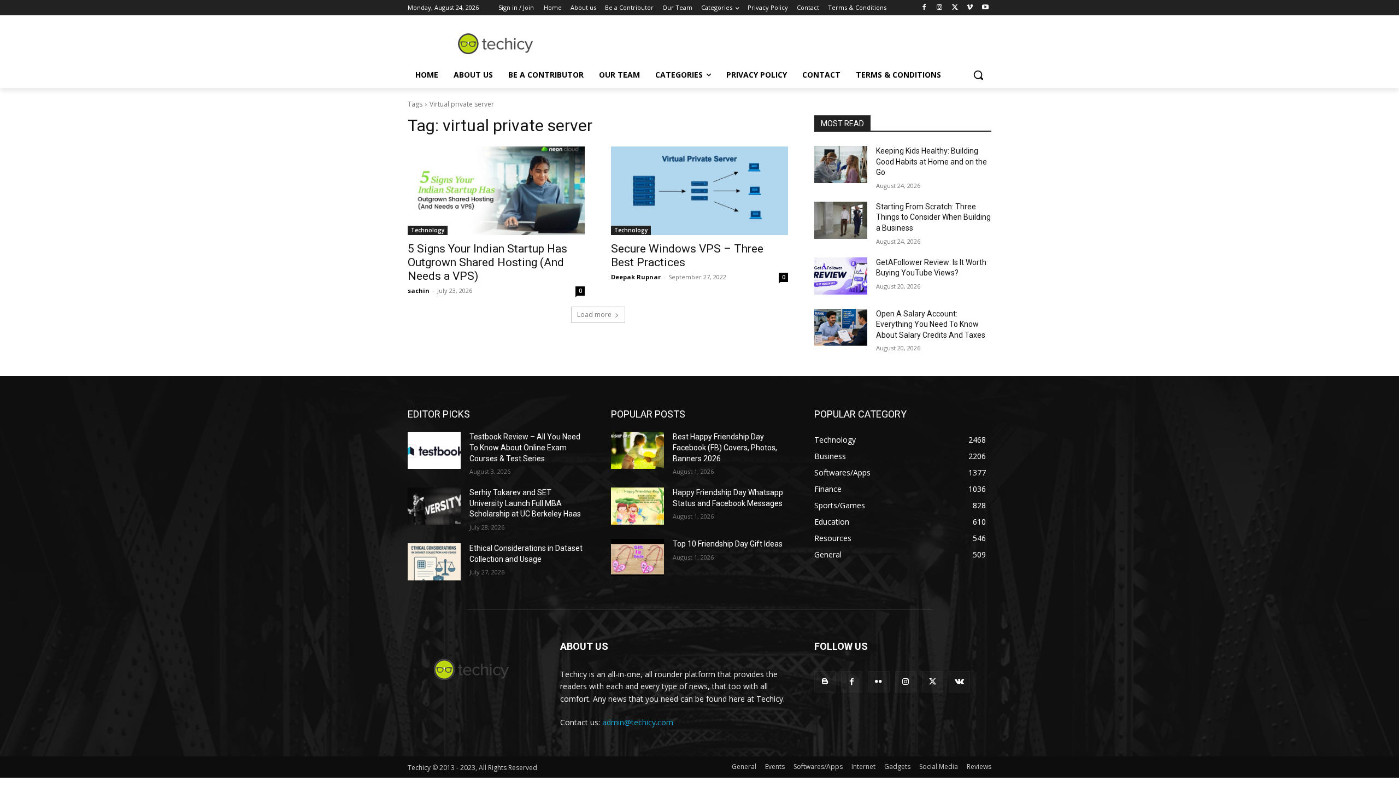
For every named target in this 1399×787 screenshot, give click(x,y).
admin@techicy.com (637, 722)
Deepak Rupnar (636, 277)
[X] (955, 8)
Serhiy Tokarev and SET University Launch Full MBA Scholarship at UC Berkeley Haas (525, 503)
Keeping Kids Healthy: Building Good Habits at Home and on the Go (931, 161)
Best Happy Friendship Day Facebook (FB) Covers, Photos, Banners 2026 (725, 447)
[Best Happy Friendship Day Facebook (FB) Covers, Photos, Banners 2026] (637, 450)
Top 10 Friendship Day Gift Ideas (728, 543)
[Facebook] (924, 8)
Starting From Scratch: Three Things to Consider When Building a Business (933, 217)
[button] (978, 75)
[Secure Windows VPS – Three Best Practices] (699, 190)
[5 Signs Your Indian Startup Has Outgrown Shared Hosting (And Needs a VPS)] (496, 190)
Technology (427, 230)
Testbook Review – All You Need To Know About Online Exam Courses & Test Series (524, 447)
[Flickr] (878, 681)
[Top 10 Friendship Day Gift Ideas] (637, 557)
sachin (419, 290)
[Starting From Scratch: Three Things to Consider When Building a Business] (840, 220)
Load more (594, 314)
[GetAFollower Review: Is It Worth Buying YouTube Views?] (840, 276)
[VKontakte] (959, 681)
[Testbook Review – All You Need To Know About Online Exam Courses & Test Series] (434, 450)
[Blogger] (825, 681)
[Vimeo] (969, 8)
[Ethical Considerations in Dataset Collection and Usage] (434, 561)
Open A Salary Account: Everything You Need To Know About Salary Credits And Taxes (930, 324)
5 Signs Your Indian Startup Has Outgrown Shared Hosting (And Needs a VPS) (487, 262)
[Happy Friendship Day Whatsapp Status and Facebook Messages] (637, 506)
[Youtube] (985, 8)
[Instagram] (939, 8)
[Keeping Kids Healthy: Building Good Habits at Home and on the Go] (840, 164)
